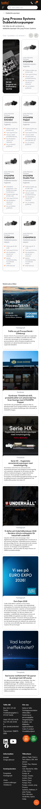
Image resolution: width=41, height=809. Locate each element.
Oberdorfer (29, 769)
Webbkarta (7, 785)
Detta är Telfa (27, 708)
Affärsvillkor (26, 713)
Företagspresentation (29, 710)
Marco (28, 759)
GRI (32, 759)
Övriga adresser (8, 760)
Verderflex (26, 797)
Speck (32, 797)
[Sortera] (36, 35)
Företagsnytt (7, 776)
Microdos (29, 794)
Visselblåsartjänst (28, 731)
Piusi (23, 794)
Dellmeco (32, 790)
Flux (29, 764)
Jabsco (24, 757)
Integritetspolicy (27, 720)
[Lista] (31, 35)
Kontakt (6, 757)
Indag (24, 799)
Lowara (30, 785)
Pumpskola (7, 773)
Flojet (29, 757)
